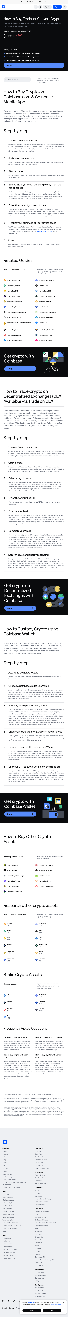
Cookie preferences (9, 1180)
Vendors (5, 1171)
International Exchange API (44, 1260)
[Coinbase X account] (3, 1301)
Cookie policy (7, 1177)
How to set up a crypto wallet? (13, 1226)
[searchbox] (19, 79)
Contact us (6, 1241)
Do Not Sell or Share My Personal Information (14, 1184)
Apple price (39, 1290)
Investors (5, 1168)
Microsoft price (40, 1293)
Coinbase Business (41, 1178)
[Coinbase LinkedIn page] (8, 1301)
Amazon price (40, 1296)
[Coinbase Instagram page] (14, 1301)
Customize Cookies (55, 1304)
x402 (36, 1228)
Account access (8, 1255)
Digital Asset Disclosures (11, 1187)
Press (4, 1162)
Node (37, 1245)
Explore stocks (7, 1197)
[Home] (3, 7)
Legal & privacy (7, 1174)
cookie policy (31, 1302)
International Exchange (43, 1199)
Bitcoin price (39, 1272)
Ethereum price (40, 1275)
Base (37, 1214)
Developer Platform (42, 1211)
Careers (5, 1154)
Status (4, 1261)
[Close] (63, 1302)
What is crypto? (7, 1220)
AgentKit (38, 1248)
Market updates (8, 1214)
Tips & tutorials (7, 1208)
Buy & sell (38, 1151)
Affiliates (5, 1157)
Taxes (4, 1231)
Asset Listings (40, 1175)
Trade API (38, 1231)
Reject (32, 1310)
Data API (38, 1240)
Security (5, 1165)
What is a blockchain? (10, 1223)
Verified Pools (40, 1205)
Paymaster (39, 1234)
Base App (38, 1154)
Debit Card (39, 1165)
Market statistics (8, 1200)
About (4, 1151)
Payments (38, 1181)
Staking (37, 1193)
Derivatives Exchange (42, 1202)
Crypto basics (7, 1206)
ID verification (7, 1247)
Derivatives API (40, 1265)
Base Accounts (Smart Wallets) (46, 1223)
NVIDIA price (39, 1288)
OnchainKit (39, 1237)
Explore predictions (42, 1168)
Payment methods (8, 1252)
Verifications (39, 1243)
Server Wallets (40, 1217)
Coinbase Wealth (41, 1160)
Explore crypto (7, 1194)
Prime (37, 1190)
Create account (7, 1244)
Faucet (37, 1254)
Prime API (38, 1263)
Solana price (39, 1278)
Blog (4, 1160)
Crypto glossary (8, 1211)
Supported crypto (8, 1258)
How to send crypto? (9, 1228)
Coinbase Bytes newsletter (12, 1203)
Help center (6, 1238)
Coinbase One (40, 1157)
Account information (9, 1249)
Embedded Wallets (42, 1220)
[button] (65, 7)
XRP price (38, 1281)
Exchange (38, 1196)
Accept (52, 1310)
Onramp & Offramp (41, 1226)
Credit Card (39, 1162)
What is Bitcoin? (8, 1217)
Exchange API (40, 1257)
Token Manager (40, 1184)
